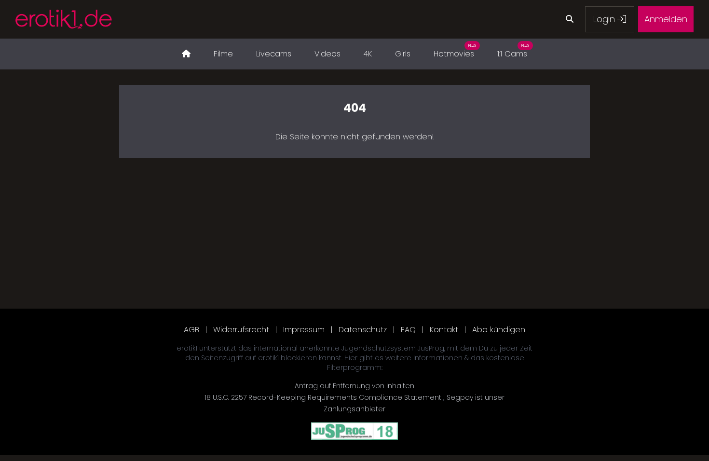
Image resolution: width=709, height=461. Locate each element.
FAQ (408, 329)
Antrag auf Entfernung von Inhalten (354, 386)
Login (605, 19)
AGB (191, 329)
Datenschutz (363, 329)
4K (368, 53)
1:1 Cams (513, 51)
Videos (327, 53)
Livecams (273, 53)
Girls (402, 53)
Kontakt (444, 329)
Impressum (304, 329)
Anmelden (665, 19)
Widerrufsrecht (241, 329)
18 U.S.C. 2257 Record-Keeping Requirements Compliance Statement (324, 397)
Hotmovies (455, 51)
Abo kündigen (498, 329)
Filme (223, 53)
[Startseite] (186, 54)
